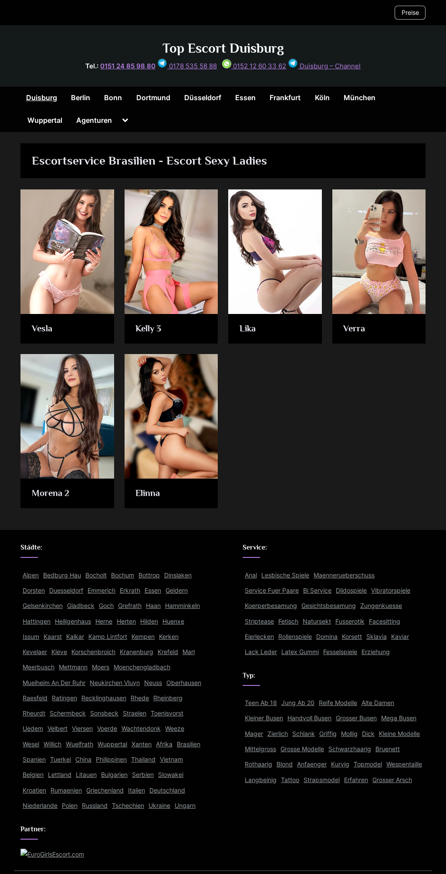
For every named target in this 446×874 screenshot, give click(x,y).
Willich (52, 744)
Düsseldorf (202, 97)
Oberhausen (183, 682)
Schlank (303, 733)
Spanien (34, 759)
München (359, 97)
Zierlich (277, 733)
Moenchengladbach (142, 667)
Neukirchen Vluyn (115, 682)
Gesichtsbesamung (328, 605)
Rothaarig (258, 764)
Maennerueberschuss (344, 575)
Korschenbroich (93, 651)
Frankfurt (285, 97)
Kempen (143, 636)
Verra (354, 328)
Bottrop (149, 575)
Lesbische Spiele (285, 575)
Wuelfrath (79, 744)
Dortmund (153, 97)
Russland (95, 805)
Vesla (42, 328)
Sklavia (376, 636)
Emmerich (101, 590)
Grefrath (130, 605)
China (83, 759)
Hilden (149, 621)
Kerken (169, 636)
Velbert (57, 728)
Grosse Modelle (302, 749)
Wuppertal (44, 120)
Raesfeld (35, 698)
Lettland (59, 774)
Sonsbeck (104, 713)
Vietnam (171, 759)
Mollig (349, 733)
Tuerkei (60, 759)
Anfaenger (312, 764)
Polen (70, 805)
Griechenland (105, 790)
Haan (153, 605)
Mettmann (73, 667)
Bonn (113, 97)
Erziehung (376, 651)
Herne (103, 621)
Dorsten (34, 590)
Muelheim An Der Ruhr (54, 682)
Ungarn (185, 805)
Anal (251, 575)
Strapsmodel (322, 779)
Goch (106, 605)
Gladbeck (81, 605)
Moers (100, 667)
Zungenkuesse (381, 605)
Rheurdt (34, 713)
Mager (254, 733)
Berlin (80, 97)
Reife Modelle (338, 702)
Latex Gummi (300, 651)
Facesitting (384, 621)
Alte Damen (378, 702)
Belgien (33, 774)
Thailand (143, 759)
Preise (410, 12)
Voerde (107, 728)
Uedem (33, 728)
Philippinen (111, 759)
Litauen (86, 774)
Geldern (177, 590)
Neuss (153, 682)
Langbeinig (261, 779)
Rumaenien (66, 790)
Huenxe (173, 621)
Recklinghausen (103, 698)
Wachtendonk (141, 728)
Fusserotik (350, 621)
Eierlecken (259, 636)
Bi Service (317, 590)
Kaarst (53, 636)
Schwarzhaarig (349, 749)
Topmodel (368, 764)
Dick (368, 733)
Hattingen (37, 621)
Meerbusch (38, 667)
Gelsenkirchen (43, 605)
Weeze (174, 728)
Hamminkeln (182, 605)
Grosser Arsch (392, 779)
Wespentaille (404, 764)
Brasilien (188, 744)
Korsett (352, 636)
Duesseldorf (66, 590)
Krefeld (168, 651)
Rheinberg (167, 698)
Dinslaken (178, 575)
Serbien (143, 774)
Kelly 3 (148, 328)
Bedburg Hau (62, 575)
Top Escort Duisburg (223, 48)
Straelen (134, 713)
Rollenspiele (295, 636)
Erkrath (130, 590)
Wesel (31, 744)
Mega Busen (398, 718)
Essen (245, 97)
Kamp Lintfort (107, 636)
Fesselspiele (340, 651)
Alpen (31, 575)
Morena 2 (50, 493)
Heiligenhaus (73, 621)
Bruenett (387, 749)
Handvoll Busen (309, 718)
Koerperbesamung (271, 605)
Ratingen (64, 698)
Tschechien (128, 805)
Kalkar (75, 636)
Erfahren (356, 779)
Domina (327, 636)
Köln (322, 97)
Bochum (122, 575)
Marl (188, 651)
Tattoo (290, 779)
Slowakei (170, 774)
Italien (136, 790)
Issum (31, 636)
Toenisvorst (167, 713)
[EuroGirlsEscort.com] (52, 854)
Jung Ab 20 (297, 702)
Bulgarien (114, 774)
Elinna (147, 493)
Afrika (164, 744)
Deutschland (167, 790)
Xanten (142, 744)
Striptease (259, 621)
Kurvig (340, 764)
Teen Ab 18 (261, 702)
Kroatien (34, 790)
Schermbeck (68, 713)
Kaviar (400, 636)
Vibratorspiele (390, 590)
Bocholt (96, 575)
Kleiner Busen (264, 718)
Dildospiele (351, 590)
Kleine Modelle (399, 733)
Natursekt (317, 621)
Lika (248, 328)
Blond (285, 764)
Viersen (82, 728)
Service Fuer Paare (272, 590)
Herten (126, 621)
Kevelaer (35, 651)
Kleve (59, 651)
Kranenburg (136, 651)
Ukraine (159, 805)
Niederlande (40, 805)
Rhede (140, 698)
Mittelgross (260, 749)
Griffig (328, 733)
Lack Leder (261, 651)
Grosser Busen (356, 718)
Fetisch (288, 621)
